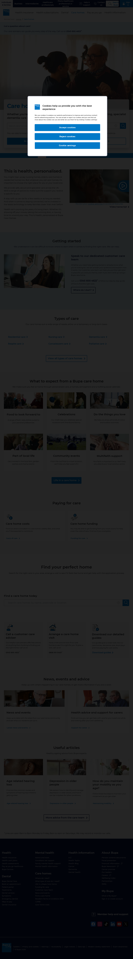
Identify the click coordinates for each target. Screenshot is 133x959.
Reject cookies (67, 137)
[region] (67, 126)
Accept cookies (67, 128)
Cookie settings (67, 146)
